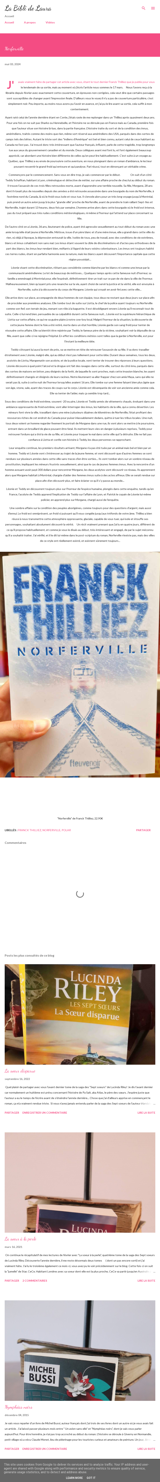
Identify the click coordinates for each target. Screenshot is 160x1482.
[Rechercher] (143, 7)
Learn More (74, 1477)
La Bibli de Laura (28, 8)
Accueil (9, 22)
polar (66, 830)
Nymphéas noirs (18, 1407)
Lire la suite (146, 1112)
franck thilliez (29, 830)
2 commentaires (34, 1280)
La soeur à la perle (20, 1239)
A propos (30, 22)
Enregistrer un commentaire (44, 1112)
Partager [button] (143, 830)
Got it (91, 1477)
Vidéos (50, 22)
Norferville (51, 830)
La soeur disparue (20, 1071)
